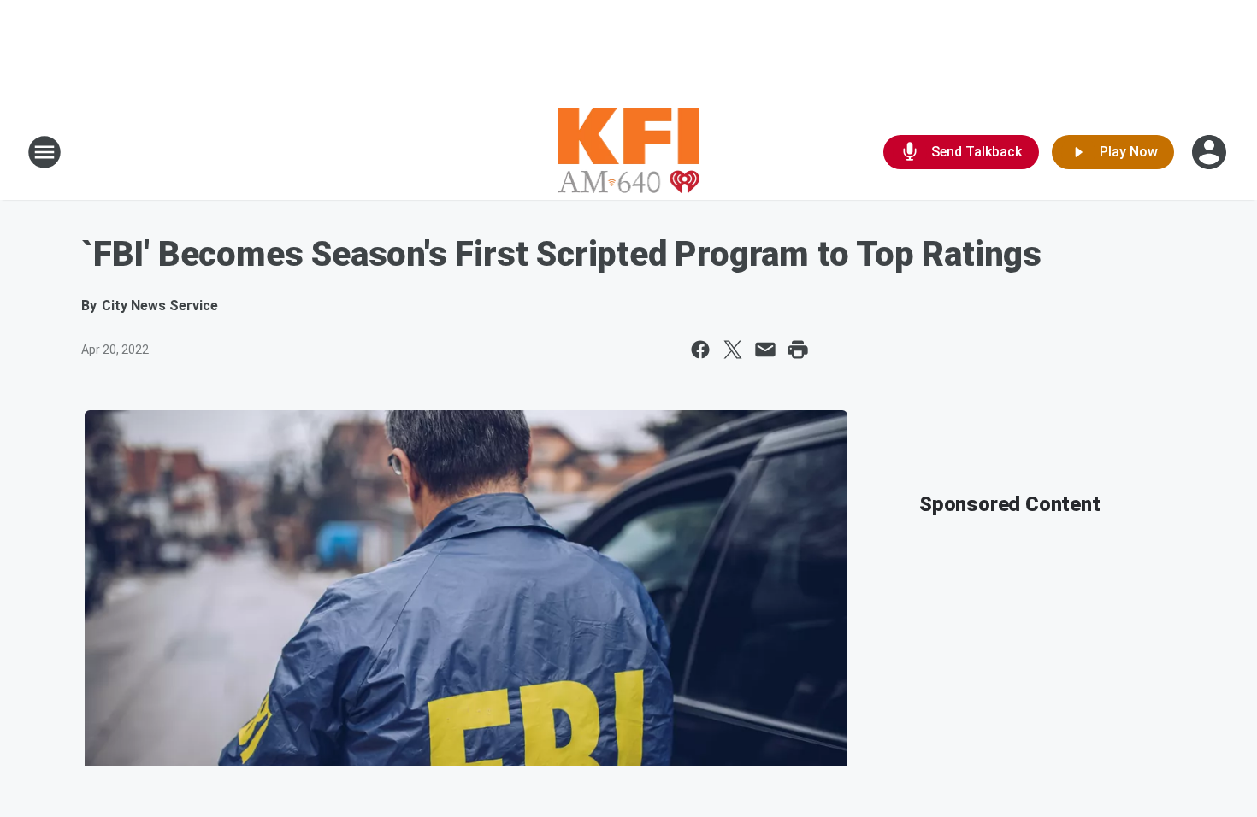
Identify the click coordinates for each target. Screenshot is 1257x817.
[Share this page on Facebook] (700, 349)
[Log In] (1211, 152)
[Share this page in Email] (765, 349)
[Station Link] (629, 152)
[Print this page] (798, 349)
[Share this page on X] (733, 349)
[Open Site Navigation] (44, 152)
